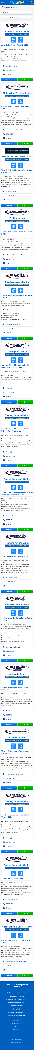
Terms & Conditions (16, 1039)
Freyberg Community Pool (16, 1002)
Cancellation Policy (16, 1042)
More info (9, 80)
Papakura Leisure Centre (16, 996)
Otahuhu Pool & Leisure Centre (16, 993)
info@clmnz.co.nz (17, 1023)
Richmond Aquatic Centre (16, 1012)
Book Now (25, 80)
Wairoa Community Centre (16, 1015)
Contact (16, 1036)
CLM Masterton (16, 1009)
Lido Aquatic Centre (16, 1006)
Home (16, 1026)
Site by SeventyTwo (17, 1046)
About (16, 1033)
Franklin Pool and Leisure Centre (16, 999)
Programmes (16, 1030)
